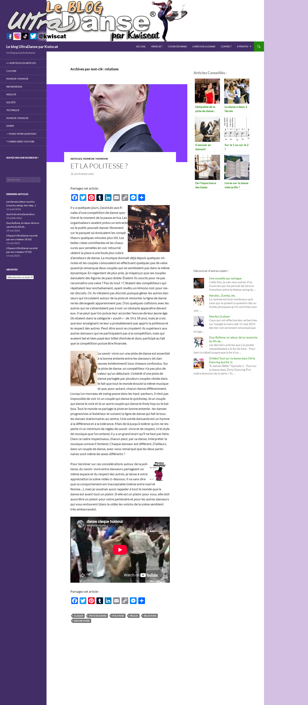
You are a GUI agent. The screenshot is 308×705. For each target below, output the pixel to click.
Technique (12, 110)
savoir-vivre (82, 620)
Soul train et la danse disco (20, 214)
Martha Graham (219, 316)
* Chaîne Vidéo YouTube (20, 141)
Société (11, 102)
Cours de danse (177, 46)
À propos (242, 46)
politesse (118, 615)
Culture (11, 71)
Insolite (11, 94)
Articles (76, 158)
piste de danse (97, 615)
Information (14, 86)
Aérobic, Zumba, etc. (222, 295)
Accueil (141, 46)
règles (134, 615)
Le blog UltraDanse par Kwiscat (32, 46)
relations (150, 615)
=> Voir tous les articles (21, 63)
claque (78, 615)
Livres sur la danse (203, 46)
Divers (10, 125)
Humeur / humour (95, 158)
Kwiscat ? (156, 46)
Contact (226, 46)
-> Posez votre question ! (21, 133)
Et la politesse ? (99, 165)
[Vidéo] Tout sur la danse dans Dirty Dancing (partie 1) (232, 360)
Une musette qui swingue (225, 278)
